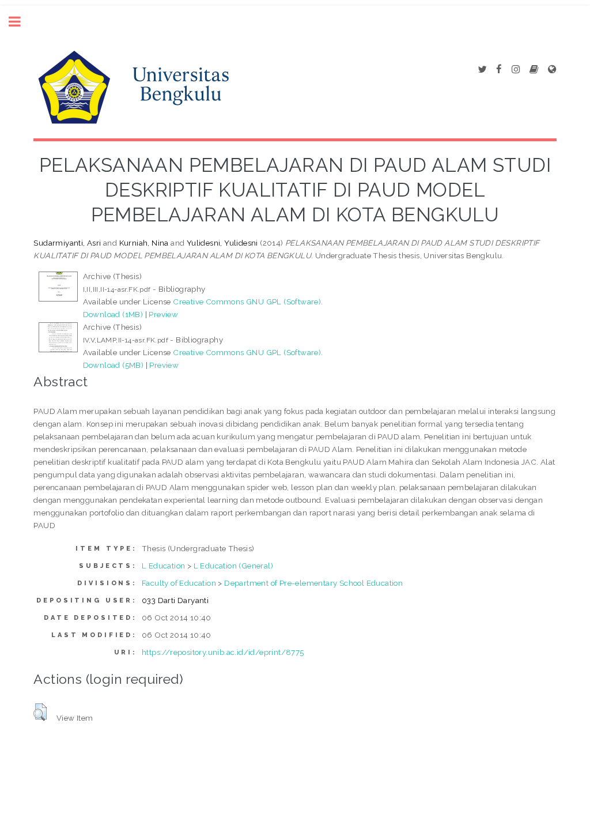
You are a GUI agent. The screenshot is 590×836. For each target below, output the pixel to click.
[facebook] (499, 69)
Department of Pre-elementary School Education (313, 583)
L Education (163, 565)
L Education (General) (233, 565)
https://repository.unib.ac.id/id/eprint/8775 (223, 652)
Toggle (20, 21)
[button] (40, 712)
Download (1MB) (113, 314)
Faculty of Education (179, 583)
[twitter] (482, 69)
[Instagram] (516, 69)
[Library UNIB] (552, 69)
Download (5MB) (113, 365)
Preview (163, 314)
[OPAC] (534, 69)
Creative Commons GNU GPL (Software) (247, 301)
